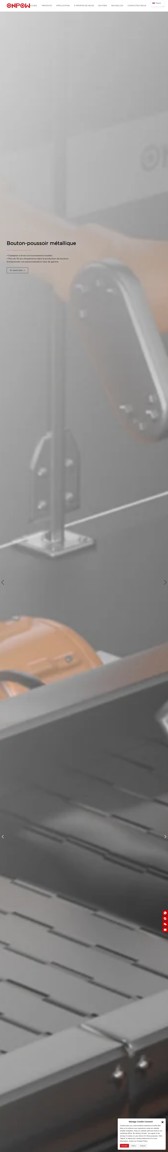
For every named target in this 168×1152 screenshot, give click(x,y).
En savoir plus (16, 270)
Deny (134, 1146)
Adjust (142, 1146)
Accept (124, 1146)
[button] (2, 582)
